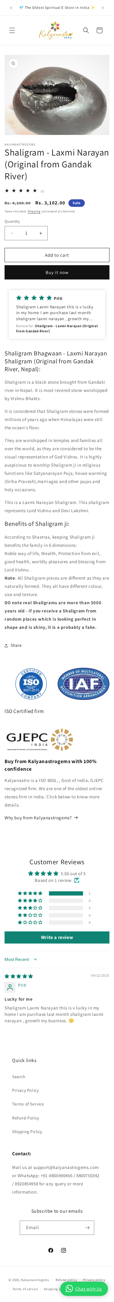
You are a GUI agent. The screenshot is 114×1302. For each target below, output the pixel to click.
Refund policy (66, 1280)
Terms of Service (28, 1104)
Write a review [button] (57, 937)
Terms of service (25, 1289)
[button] (12, 30)
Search (19, 1076)
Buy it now (57, 272)
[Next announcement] (102, 8)
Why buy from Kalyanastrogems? (38, 818)
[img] (19, 976)
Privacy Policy (25, 1090)
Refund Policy (25, 1118)
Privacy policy (94, 1280)
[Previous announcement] (11, 8)
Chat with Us (88, 1289)
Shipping (34, 211)
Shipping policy (56, 1289)
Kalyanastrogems (35, 1279)
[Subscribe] (87, 1228)
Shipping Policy (27, 1131)
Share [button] (16, 645)
